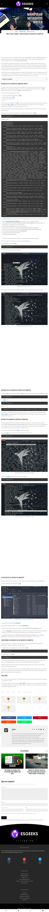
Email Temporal (24, 882)
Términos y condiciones (24, 898)
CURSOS (24, 899)
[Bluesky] (26, 841)
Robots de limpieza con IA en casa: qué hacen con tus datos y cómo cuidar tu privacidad (36, 771)
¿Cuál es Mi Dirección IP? (24, 879)
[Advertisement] (24, 47)
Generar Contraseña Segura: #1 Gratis (24, 881)
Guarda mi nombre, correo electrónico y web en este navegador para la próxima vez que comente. (19, 813)
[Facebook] (16, 841)
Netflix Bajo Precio (24, 875)
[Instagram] (20, 841)
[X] (18, 841)
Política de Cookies (24, 894)
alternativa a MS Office (22, 60)
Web (26, 807)
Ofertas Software (24, 873)
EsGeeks (16, 31)
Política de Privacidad (24, 896)
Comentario (3, 787)
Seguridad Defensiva (22, 31)
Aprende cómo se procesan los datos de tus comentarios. (31, 819)
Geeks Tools (24, 877)
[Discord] (32, 841)
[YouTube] (24, 841)
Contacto (25, 892)
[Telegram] (30, 841)
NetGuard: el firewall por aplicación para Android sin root (12, 771)
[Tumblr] (28, 841)
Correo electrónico (4, 807)
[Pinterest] (22, 841)
